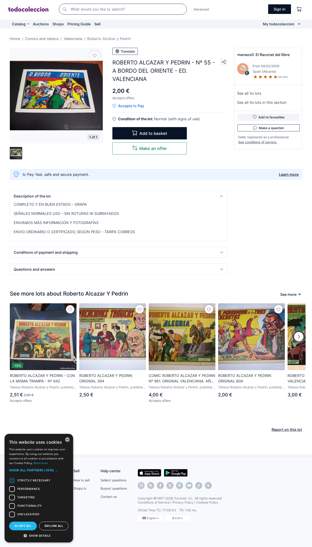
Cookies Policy (207, 502)
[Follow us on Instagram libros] (150, 485)
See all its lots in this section (261, 102)
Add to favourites (271, 117)
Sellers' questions (113, 480)
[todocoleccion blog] (208, 485)
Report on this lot (287, 429)
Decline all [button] (54, 526)
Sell (97, 24)
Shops (58, 24)
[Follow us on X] (170, 485)
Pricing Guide (79, 24)
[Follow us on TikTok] (198, 485)
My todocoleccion (278, 24)
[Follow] (94, 55)
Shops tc (80, 488)
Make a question (271, 128)
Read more (41, 463)
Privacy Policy (182, 502)
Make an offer (153, 148)
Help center (110, 471)
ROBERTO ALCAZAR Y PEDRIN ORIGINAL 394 (105, 378)
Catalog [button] (19, 24)
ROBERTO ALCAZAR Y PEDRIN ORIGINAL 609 (244, 378)
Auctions (41, 24)
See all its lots (249, 93)
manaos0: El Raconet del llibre (263, 54)
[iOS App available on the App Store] (149, 472)
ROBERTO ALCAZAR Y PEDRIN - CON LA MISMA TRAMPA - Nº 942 (42, 378)
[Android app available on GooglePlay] (176, 472)
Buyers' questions (113, 488)
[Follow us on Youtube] (189, 485)
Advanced (201, 9)
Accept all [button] (23, 526)
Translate (128, 51)
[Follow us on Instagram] (141, 485)
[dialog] (39, 488)
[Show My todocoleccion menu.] (299, 24)
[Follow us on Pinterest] (179, 485)
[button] (118, 196)
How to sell (81, 480)
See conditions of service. (257, 142)
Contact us (108, 497)
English (152, 518)
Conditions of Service (153, 502)
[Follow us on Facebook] (160, 485)
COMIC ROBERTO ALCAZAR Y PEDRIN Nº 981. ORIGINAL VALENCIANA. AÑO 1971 (182, 378)
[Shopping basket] (299, 9)
